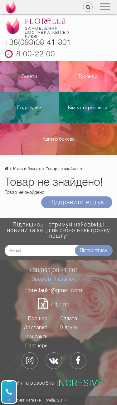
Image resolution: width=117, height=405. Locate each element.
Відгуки (69, 327)
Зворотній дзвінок (54, 279)
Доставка (35, 327)
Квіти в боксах (58, 139)
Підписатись (94, 250)
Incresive (80, 383)
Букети (29, 76)
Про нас (38, 318)
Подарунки (29, 108)
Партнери (36, 346)
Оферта (60, 305)
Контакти (37, 337)
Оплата (68, 318)
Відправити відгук (76, 202)
